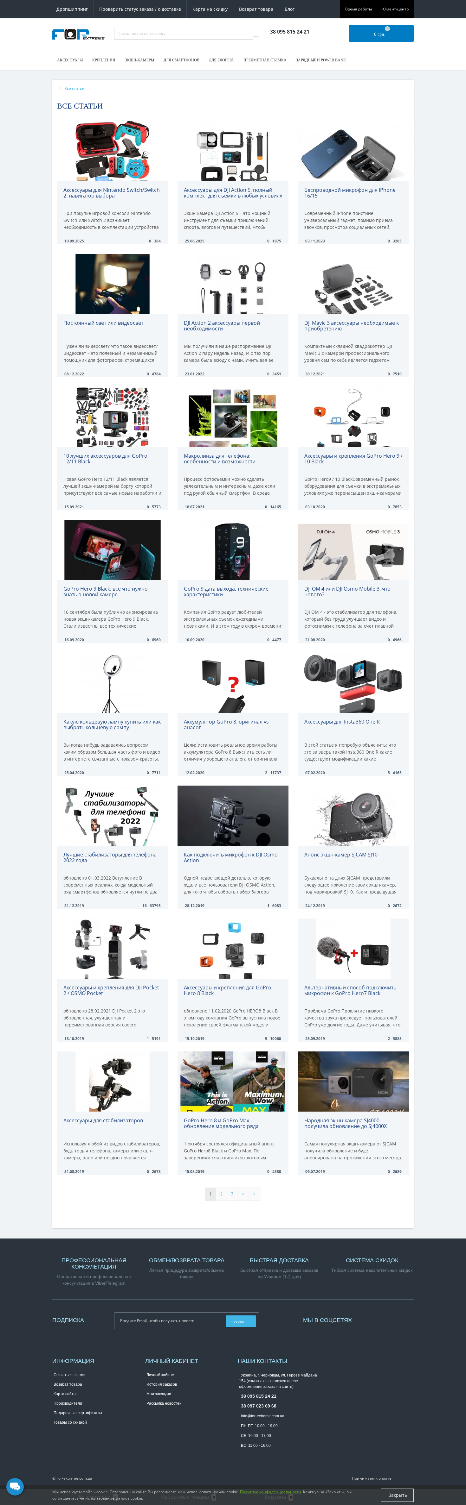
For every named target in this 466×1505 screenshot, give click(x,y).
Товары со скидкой (70, 1422)
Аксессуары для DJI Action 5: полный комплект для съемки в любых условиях (233, 192)
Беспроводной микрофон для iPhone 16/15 (350, 192)
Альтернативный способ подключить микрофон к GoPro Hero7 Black (350, 990)
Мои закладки (158, 1394)
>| (254, 1194)
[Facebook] (363, 1319)
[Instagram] (366, 1319)
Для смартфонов (181, 60)
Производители (68, 1403)
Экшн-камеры (139, 60)
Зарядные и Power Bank (321, 60)
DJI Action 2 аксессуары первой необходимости (222, 325)
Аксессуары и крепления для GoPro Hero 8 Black (227, 990)
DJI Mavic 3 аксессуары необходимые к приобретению (351, 325)
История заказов (161, 1384)
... (357, 60)
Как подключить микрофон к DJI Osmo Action (231, 857)
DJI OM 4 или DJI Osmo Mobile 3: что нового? (347, 591)
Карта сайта (65, 1394)
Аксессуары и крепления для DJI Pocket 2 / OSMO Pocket (111, 990)
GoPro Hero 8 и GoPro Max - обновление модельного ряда (221, 1123)
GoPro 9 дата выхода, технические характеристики (226, 591)
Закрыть (397, 1495)
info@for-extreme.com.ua (262, 1416)
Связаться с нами (70, 1375)
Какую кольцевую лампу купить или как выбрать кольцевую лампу (112, 724)
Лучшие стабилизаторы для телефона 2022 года (110, 857)
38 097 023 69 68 (258, 1405)
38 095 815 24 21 (258, 1396)
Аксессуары (70, 60)
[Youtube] (369, 1319)
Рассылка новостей (164, 1403)
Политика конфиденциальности (270, 1492)
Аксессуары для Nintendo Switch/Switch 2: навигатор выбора (111, 192)
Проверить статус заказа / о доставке (140, 9)
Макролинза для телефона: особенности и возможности (220, 458)
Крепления (103, 60)
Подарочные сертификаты (78, 1413)
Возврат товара (256, 9)
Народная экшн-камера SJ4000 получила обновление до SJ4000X (345, 1123)
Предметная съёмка (265, 60)
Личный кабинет (161, 1375)
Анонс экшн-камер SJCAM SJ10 (341, 854)
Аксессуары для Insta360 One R (342, 721)
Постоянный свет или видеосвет (103, 322)
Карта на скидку (210, 9)
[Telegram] (242, 1455)
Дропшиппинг (72, 9)
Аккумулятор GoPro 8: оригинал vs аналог (226, 724)
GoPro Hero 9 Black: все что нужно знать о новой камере (105, 591)
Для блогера (221, 60)
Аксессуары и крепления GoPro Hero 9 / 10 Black (353, 458)
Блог (289, 9)
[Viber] (252, 1455)
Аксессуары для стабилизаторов (103, 1120)
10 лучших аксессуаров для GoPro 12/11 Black (105, 458)
